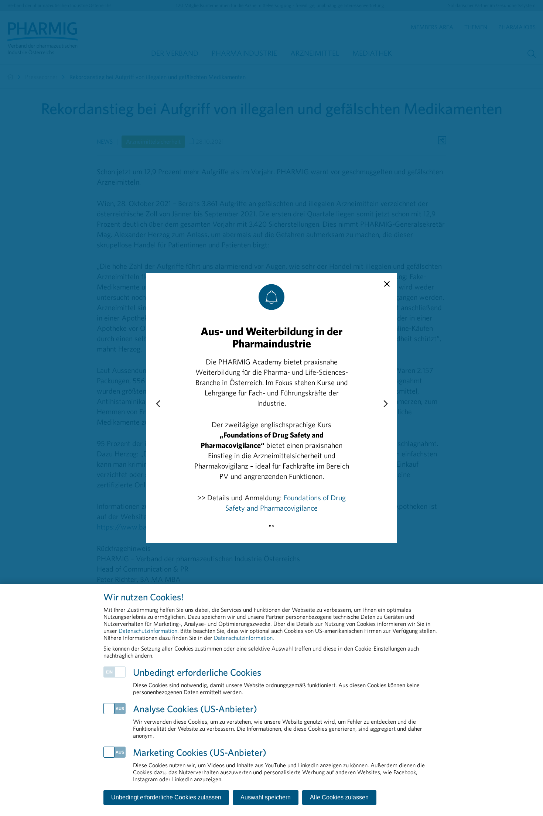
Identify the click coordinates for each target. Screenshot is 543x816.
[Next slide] (385, 404)
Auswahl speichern (265, 797)
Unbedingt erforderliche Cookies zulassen (166, 797)
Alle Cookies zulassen (339, 797)
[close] (387, 284)
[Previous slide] (157, 404)
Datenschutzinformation (148, 630)
